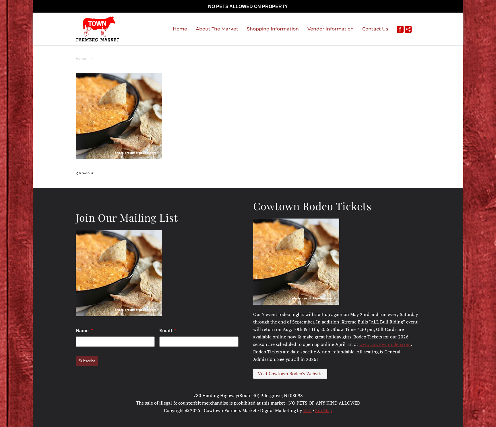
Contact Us (375, 29)
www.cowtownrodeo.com (385, 344)
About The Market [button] (217, 29)
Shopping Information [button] (273, 29)
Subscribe (87, 361)
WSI (307, 410)
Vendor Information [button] (330, 29)
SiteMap (323, 410)
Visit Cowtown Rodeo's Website (290, 373)
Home (180, 29)
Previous (86, 173)
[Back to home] (98, 29)
